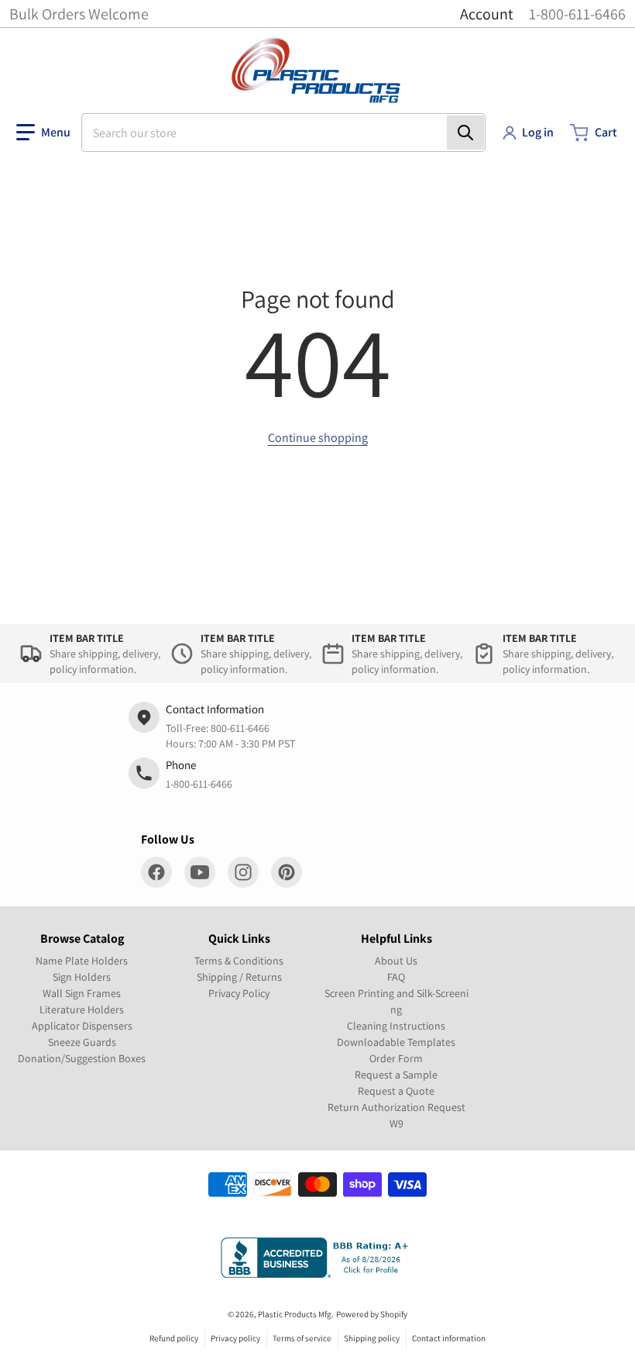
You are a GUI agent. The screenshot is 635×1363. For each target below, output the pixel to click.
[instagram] (243, 872)
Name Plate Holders (82, 961)
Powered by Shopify (371, 1314)
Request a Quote (396, 1091)
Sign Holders (82, 977)
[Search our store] (465, 133)
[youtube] (199, 872)
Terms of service (302, 1338)
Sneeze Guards (82, 1042)
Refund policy (173, 1338)
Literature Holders (81, 1009)
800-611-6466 (240, 728)
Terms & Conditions (238, 961)
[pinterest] (286, 872)
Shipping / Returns (239, 977)
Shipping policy (372, 1338)
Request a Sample (396, 1075)
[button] (43, 132)
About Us (396, 961)
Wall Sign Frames (82, 993)
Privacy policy (235, 1338)
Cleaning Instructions (396, 1026)
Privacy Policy (238, 993)
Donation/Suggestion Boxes (82, 1058)
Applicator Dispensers (82, 1026)
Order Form (396, 1058)
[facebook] (156, 872)
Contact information (449, 1338)
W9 (396, 1123)
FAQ (396, 977)
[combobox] (283, 133)
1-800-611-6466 (577, 14)
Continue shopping (318, 438)
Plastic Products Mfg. (296, 1314)
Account (486, 14)
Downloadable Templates (396, 1042)
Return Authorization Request (396, 1107)
